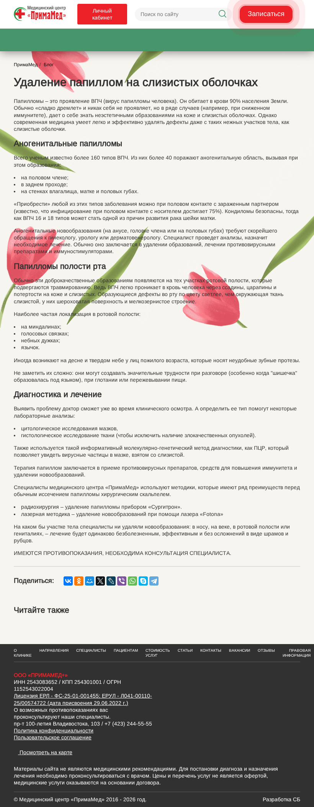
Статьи (185, 650)
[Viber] (121, 581)
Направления (54, 650)
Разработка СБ (281, 799)
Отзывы (266, 650)
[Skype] (143, 581)
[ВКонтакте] (68, 581)
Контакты (210, 650)
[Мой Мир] (89, 581)
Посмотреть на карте (45, 752)
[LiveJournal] (111, 581)
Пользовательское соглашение (53, 737)
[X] (100, 581)
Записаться (266, 14)
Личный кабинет (102, 14)
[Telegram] (154, 581)
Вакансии (239, 650)
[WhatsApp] (132, 581)
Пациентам (126, 650)
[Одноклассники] (78, 581)
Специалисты (91, 650)
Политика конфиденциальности (53, 730)
